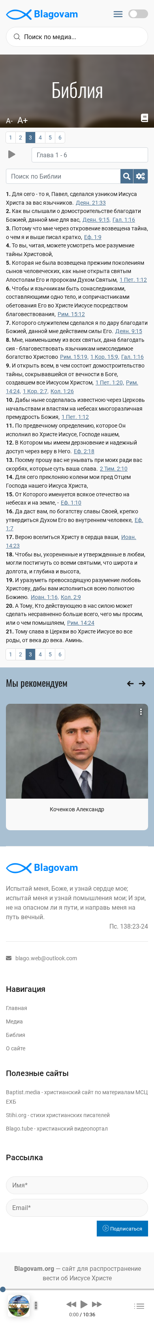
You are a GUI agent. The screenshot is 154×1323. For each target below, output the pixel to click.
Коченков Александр (77, 809)
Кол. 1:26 (62, 391)
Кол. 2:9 (71, 597)
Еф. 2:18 (84, 451)
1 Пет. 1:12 (133, 280)
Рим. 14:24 (80, 623)
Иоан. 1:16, (45, 597)
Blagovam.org (34, 1268)
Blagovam (55, 14)
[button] (71, 1304)
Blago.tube (19, 1128)
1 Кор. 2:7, (36, 391)
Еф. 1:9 (92, 237)
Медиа (14, 1021)
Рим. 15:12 (71, 314)
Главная (16, 1008)
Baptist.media (23, 1092)
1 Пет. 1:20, (110, 382)
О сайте (15, 1048)
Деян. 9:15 (128, 331)
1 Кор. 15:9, (104, 357)
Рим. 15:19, (74, 357)
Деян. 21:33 (91, 203)
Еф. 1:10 (71, 502)
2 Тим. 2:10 (114, 469)
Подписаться (125, 1229)
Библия (15, 1035)
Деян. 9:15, (97, 220)
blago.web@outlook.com (46, 958)
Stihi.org (16, 1115)
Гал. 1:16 (124, 220)
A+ (22, 120)
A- (9, 121)
